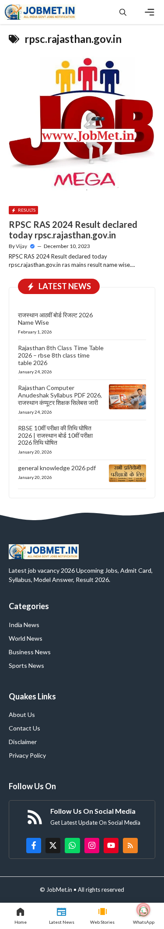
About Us (22, 714)
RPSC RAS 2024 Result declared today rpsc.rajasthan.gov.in (73, 229)
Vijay (21, 246)
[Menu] (149, 12)
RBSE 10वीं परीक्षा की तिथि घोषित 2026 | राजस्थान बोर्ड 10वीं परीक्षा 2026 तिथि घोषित (55, 435)
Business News (30, 652)
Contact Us (24, 728)
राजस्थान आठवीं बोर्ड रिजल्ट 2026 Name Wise (55, 318)
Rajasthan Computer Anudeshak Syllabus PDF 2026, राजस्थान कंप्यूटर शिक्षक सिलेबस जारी (60, 395)
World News (25, 638)
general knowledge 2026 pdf (57, 468)
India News (24, 624)
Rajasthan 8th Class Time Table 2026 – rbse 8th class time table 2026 (61, 355)
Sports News (26, 665)
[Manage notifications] (143, 910)
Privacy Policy (27, 755)
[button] (123, 12)
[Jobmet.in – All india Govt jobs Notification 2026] (40, 12)
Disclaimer (23, 741)
